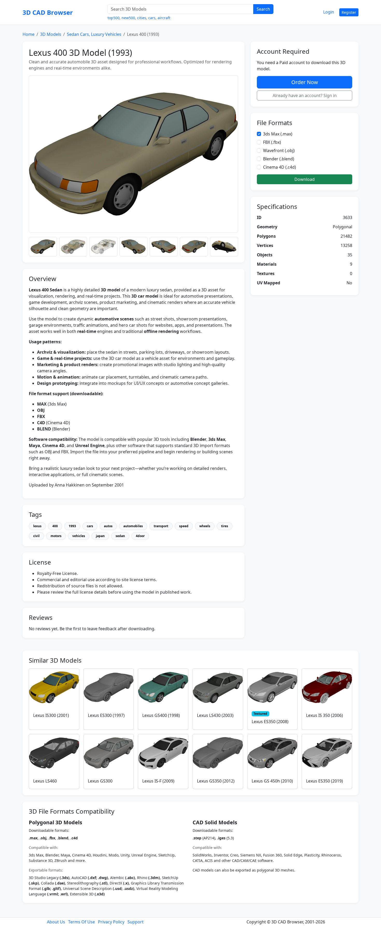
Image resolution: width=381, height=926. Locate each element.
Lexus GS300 (100, 781)
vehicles (78, 536)
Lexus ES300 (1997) (106, 715)
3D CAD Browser (48, 12)
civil (36, 536)
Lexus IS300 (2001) (51, 715)
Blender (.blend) (278, 159)
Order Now (304, 82)
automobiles (133, 526)
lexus (37, 526)
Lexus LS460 (45, 781)
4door (140, 536)
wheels (204, 526)
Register (349, 12)
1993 (72, 526)
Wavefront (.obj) (279, 150)
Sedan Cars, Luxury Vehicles (94, 34)
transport (161, 526)
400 (55, 526)
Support (136, 922)
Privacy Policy (111, 922)
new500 (128, 17)
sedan (120, 536)
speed (183, 526)
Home (28, 34)
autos (108, 526)
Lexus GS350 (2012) (216, 781)
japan (100, 536)
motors (56, 536)
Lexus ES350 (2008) (270, 721)
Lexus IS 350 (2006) (324, 715)
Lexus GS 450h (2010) (272, 781)
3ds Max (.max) (277, 134)
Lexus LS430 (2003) (215, 715)
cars (152, 17)
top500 (113, 17)
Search (263, 9)
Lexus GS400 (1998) (161, 715)
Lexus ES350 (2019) (324, 781)
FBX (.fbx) (272, 142)
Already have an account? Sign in (305, 95)
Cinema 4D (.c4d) (279, 167)
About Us (56, 922)
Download (304, 179)
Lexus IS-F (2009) (158, 781)
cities (141, 17)
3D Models (50, 34)
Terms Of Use (81, 922)
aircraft (164, 17)
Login (328, 12)
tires (224, 526)
